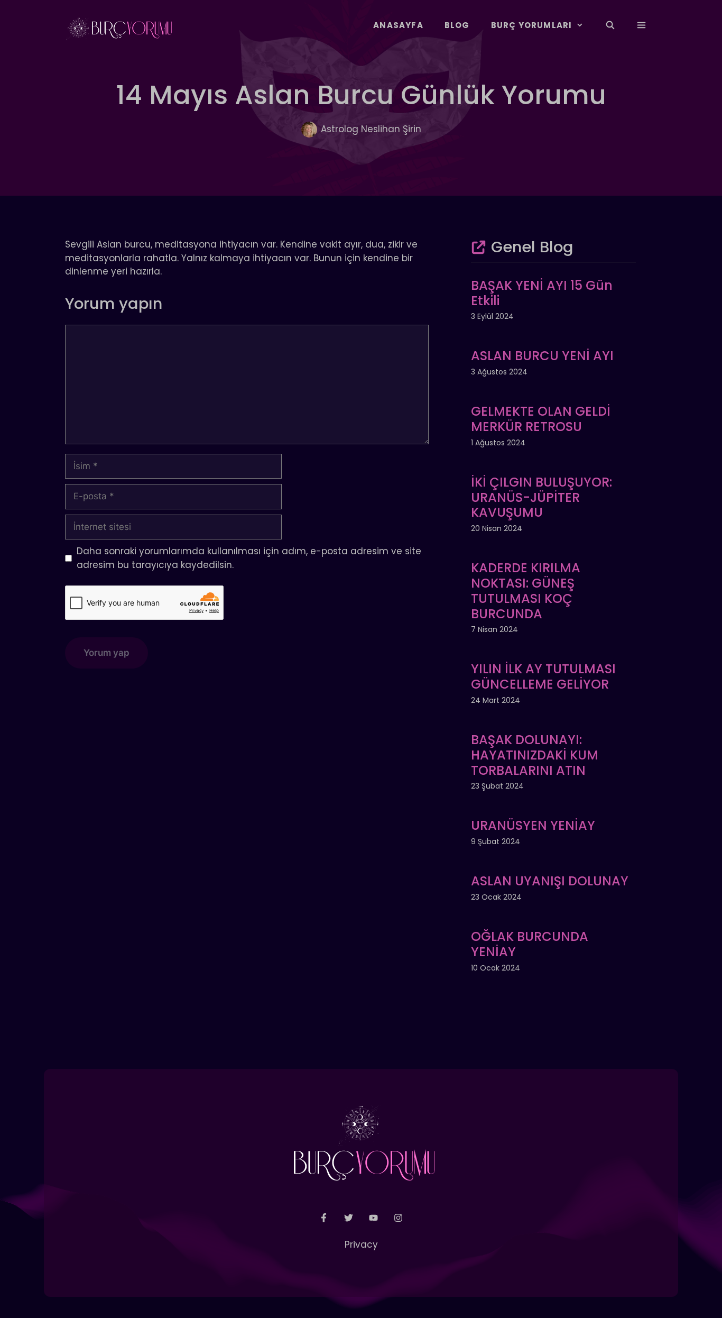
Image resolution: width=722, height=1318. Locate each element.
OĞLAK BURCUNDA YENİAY (529, 944)
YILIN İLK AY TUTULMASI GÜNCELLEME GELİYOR (543, 676)
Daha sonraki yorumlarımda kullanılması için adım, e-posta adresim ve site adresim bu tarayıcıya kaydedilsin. (249, 558)
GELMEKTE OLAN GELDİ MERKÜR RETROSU (540, 418)
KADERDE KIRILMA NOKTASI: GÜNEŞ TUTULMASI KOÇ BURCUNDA (525, 590)
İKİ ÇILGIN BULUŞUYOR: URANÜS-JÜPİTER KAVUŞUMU (541, 497)
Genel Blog (532, 247)
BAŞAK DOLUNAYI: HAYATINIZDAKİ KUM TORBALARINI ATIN (534, 755)
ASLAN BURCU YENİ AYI (542, 355)
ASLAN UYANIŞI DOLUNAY (549, 881)
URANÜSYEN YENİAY (533, 825)
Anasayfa (398, 25)
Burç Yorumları (531, 25)
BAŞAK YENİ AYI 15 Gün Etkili (542, 293)
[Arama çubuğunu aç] (609, 25)
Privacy (361, 1244)
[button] (641, 25)
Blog (457, 25)
